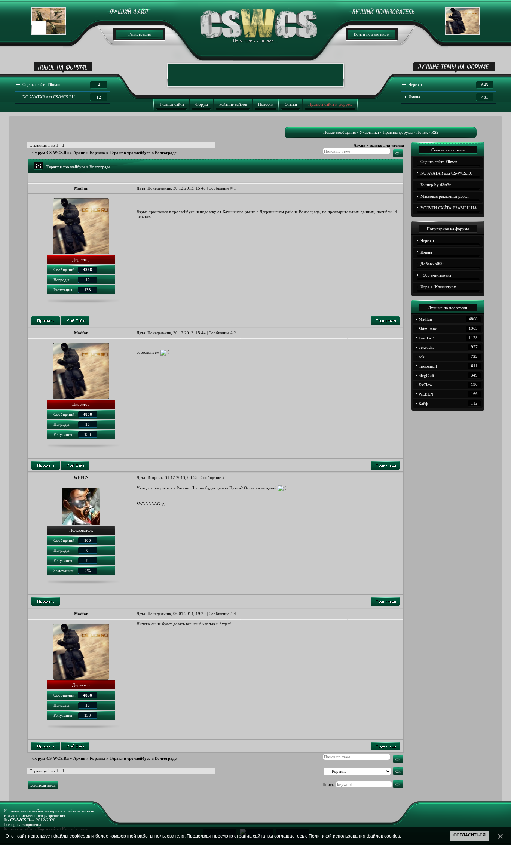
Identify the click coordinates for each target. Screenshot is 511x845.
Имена (426, 252)
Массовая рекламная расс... (444, 196)
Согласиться (469, 835)
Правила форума (398, 132)
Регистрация (139, 34)
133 (87, 290)
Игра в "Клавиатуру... (439, 287)
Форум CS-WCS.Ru (50, 152)
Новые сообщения (339, 132)
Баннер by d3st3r (435, 184)
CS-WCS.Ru (21, 820)
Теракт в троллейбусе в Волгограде (143, 152)
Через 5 (427, 240)
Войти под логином (371, 34)
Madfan (81, 188)
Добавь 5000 (432, 263)
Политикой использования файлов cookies (354, 836)
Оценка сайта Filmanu (440, 161)
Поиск (422, 132)
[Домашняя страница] (75, 320)
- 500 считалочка (435, 275)
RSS (434, 132)
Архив (79, 152)
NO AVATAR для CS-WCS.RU (446, 173)
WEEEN (81, 477)
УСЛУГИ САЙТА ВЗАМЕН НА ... (450, 208)
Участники (369, 132)
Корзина (97, 152)
